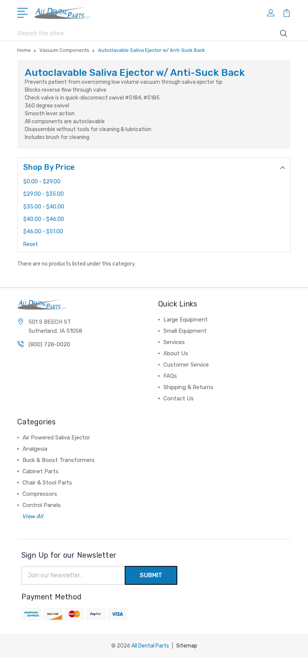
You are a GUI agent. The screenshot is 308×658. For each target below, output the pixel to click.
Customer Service (186, 364)
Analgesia (35, 448)
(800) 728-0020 (49, 344)
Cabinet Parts (41, 471)
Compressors (40, 493)
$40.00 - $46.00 (43, 219)
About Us (175, 353)
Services (174, 342)
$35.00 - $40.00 (43, 207)
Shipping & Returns (188, 387)
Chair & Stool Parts (47, 482)
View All (33, 516)
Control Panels (42, 505)
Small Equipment (185, 330)
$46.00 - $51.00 (43, 231)
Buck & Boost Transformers (59, 460)
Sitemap (186, 646)
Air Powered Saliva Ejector (56, 437)
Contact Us (178, 398)
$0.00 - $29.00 (41, 181)
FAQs (170, 376)
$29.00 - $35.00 (43, 194)
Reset (30, 244)
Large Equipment (185, 319)
